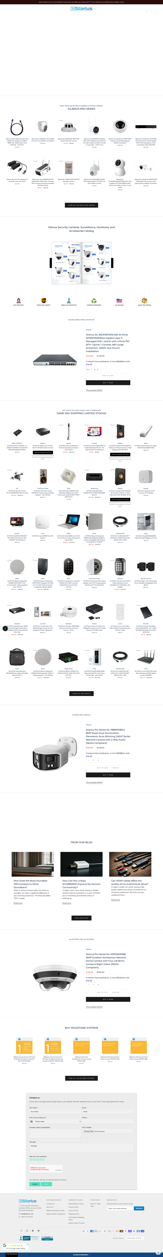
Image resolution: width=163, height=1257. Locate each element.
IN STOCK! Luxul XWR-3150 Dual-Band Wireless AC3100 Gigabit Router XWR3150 (146, 673)
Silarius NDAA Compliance (55, 1214)
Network (25, 15)
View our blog (81, 918)
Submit (34, 1184)
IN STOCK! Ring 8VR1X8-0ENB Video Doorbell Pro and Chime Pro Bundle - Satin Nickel (94, 673)
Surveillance (12, 15)
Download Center (148, 15)
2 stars (35, 1159)
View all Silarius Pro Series (81, 205)
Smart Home (90, 15)
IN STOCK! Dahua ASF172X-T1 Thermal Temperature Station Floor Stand (68, 448)
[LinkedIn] (38, 1230)
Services (119, 15)
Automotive (61, 15)
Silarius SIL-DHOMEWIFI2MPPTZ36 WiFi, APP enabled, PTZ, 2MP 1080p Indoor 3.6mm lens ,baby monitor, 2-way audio (120, 183)
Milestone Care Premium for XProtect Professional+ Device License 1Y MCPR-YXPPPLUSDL (52, 1059)
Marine (49, 15)
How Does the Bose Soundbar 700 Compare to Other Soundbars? (30, 884)
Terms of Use (73, 1210)
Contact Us (81, 19)
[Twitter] (94, 369)
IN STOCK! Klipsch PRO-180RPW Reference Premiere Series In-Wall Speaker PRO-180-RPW (120, 448)
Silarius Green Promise (77, 1223)
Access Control (75, 15)
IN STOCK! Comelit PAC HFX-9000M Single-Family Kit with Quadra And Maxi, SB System (43, 628)
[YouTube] (32, 1230)
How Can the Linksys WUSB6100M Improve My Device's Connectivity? (81, 884)
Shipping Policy (74, 1214)
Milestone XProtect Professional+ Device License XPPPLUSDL (81, 1059)
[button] (81, 1255)
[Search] (151, 11)
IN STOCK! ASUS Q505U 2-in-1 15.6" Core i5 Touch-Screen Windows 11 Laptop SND (68, 538)
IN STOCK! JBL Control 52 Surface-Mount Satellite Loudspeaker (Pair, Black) (146, 583)
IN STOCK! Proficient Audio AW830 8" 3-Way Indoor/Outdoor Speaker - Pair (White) (42, 493)
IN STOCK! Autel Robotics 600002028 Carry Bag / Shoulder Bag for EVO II (17, 673)
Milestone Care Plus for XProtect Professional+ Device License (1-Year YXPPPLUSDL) (24, 1059)
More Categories (106, 15)
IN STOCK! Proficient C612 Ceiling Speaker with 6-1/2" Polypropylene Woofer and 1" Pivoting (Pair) (94, 583)
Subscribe (139, 1208)
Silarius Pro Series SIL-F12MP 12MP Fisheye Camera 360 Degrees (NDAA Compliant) (120, 141)
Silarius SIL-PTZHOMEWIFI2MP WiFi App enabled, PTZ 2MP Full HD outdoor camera (94, 181)
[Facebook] (91, 369)
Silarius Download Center (55, 1210)
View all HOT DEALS (82, 693)
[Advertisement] (81, 817)
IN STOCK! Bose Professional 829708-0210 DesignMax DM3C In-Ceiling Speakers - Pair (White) (42, 673)
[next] (156, 1049)
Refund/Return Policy (76, 1204)
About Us (49, 1207)
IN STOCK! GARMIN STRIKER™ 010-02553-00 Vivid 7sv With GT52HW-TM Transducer (17, 538)
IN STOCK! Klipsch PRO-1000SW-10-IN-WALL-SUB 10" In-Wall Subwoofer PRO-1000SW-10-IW (120, 493)
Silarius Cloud (132, 15)
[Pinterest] (97, 369)
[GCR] (5, 1245)
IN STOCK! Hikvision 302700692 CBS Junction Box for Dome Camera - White (68, 628)
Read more (18, 903)
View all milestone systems (81, 1078)
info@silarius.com (27, 1214)
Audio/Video (37, 15)
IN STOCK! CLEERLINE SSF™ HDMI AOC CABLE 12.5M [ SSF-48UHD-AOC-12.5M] (120, 538)
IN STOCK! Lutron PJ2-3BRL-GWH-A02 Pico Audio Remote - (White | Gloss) (120, 628)
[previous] (6, 1049)
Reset (46, 1184)
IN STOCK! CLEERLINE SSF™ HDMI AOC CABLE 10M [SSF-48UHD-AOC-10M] (120, 673)
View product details (94, 390)
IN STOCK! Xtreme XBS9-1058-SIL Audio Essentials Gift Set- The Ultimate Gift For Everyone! (94, 448)
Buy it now (108, 382)
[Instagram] (26, 1230)
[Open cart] (156, 11)
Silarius (88, 330)
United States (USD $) (133, 1238)
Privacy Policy (74, 1207)
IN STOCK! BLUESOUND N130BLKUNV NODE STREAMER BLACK (94, 493)
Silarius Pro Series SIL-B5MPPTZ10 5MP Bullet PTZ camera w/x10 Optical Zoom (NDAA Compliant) (146, 181)
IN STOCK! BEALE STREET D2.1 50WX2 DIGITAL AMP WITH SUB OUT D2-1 (68, 673)
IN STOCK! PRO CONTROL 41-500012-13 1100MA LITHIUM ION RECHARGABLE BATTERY (17, 448)
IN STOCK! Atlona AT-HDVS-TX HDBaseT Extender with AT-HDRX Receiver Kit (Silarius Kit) (94, 628)
